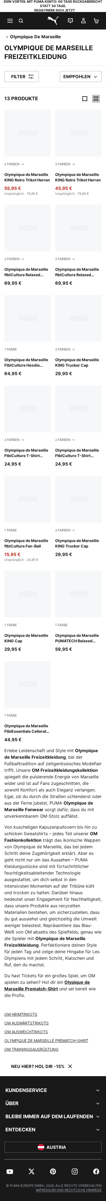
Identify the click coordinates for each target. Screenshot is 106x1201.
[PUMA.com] (53, 20)
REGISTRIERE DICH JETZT (54, 10)
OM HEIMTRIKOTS (20, 1014)
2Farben (12, 164)
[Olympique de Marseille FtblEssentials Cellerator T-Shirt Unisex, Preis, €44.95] (27, 702)
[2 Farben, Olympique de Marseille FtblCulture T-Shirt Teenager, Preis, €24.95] (27, 426)
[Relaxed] (96, 98)
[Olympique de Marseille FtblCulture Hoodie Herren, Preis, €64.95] (27, 336)
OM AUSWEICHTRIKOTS (26, 1031)
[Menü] (9, 20)
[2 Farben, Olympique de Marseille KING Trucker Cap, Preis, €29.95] (78, 336)
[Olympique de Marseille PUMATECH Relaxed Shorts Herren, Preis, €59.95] (78, 611)
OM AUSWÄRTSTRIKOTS (26, 1023)
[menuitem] (9, 1171)
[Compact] (84, 98)
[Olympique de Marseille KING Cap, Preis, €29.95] (27, 611)
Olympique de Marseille (35, 36)
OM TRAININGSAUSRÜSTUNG (31, 1049)
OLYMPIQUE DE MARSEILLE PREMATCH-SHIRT (46, 1040)
